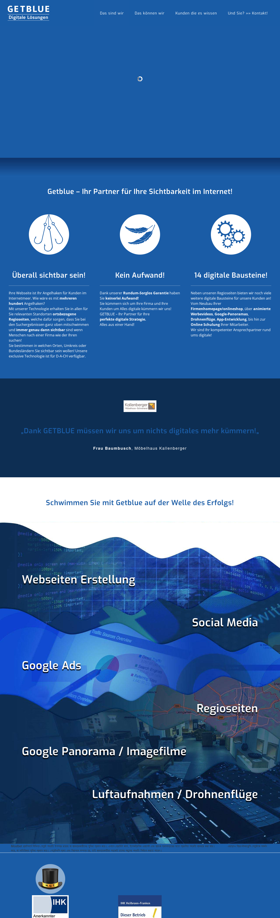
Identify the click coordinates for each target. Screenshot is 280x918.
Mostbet (221, 846)
